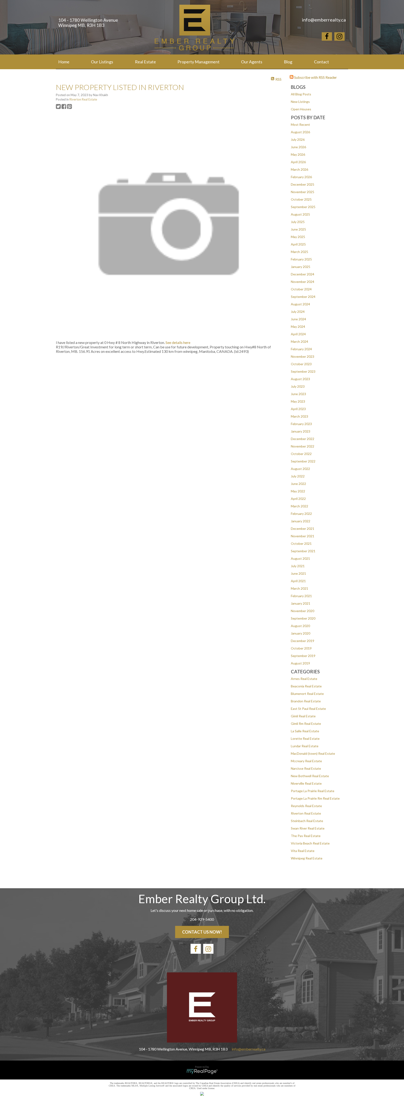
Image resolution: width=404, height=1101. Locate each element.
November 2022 (302, 446)
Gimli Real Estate (303, 716)
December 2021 (302, 529)
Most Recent (300, 124)
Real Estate (145, 61)
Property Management (198, 61)
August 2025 (300, 214)
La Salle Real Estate (305, 731)
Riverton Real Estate (306, 813)
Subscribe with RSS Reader (315, 77)
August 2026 (300, 132)
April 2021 (298, 581)
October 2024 (301, 289)
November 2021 (302, 536)
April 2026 (298, 162)
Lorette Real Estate (305, 738)
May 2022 (298, 491)
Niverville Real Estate (306, 783)
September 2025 (303, 207)
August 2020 (300, 626)
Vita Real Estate (302, 851)
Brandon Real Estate (306, 701)
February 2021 (301, 596)
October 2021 (301, 543)
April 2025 (298, 244)
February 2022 (301, 514)
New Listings (300, 102)
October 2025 (301, 199)
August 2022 (300, 469)
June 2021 (298, 573)
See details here (178, 342)
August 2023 (300, 379)
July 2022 (298, 476)
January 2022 (300, 521)
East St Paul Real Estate (308, 709)
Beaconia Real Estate (306, 686)
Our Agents (251, 61)
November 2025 (302, 192)
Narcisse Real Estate (306, 768)
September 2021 (303, 551)
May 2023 (298, 401)
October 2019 (301, 648)
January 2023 (300, 431)
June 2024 (298, 319)
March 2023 (299, 416)
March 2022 (299, 506)
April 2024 (298, 334)
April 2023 (298, 409)
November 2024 (302, 282)
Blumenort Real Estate (307, 694)
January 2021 (300, 603)
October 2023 (301, 364)
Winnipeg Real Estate (306, 858)
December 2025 (302, 184)
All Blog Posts (301, 94)
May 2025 (298, 237)
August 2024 (300, 304)
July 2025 (298, 222)
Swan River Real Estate (308, 828)
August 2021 (300, 558)
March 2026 (299, 169)
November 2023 (302, 356)
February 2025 (301, 259)
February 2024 (301, 349)
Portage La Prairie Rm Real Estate (315, 798)
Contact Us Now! (202, 932)
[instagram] (339, 37)
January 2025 (300, 267)
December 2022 (302, 439)
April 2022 (298, 499)
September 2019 (303, 656)
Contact (321, 61)
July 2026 (298, 139)
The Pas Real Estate (306, 836)
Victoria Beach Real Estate (310, 843)
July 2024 (298, 312)
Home (63, 61)
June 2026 (298, 147)
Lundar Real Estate (304, 746)
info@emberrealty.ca (248, 1049)
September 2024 (303, 297)
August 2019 (300, 663)
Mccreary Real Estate (306, 761)
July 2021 (298, 566)
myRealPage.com (202, 1071)
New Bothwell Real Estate (310, 776)
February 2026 (301, 177)
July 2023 (298, 386)
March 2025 (299, 252)
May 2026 (298, 154)
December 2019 (302, 641)
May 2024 (298, 326)
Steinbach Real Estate (307, 821)
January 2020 (300, 633)
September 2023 (303, 371)
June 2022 (298, 484)
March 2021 (299, 588)
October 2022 (301, 454)
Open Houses (301, 109)
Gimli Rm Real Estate (306, 724)
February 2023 (301, 424)
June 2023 (298, 394)
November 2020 (302, 611)
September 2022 (303, 461)
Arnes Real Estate (304, 679)
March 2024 (299, 341)
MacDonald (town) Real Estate (313, 753)
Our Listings (102, 61)
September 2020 (303, 618)
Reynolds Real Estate (306, 806)
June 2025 (298, 229)
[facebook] (327, 37)
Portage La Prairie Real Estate (312, 791)
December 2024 (302, 274)
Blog (288, 61)
